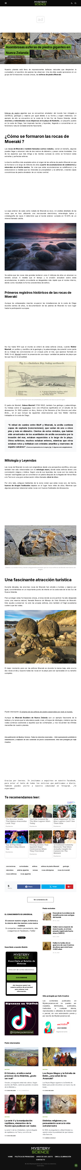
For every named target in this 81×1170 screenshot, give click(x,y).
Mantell (18, 354)
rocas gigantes (25, 874)
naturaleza (9, 870)
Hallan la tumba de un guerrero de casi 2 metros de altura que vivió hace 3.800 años (63, 946)
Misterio (8, 40)
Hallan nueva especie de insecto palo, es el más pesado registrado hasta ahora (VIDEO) (63, 930)
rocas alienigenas (48, 870)
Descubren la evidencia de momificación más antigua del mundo (64, 915)
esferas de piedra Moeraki (50, 866)
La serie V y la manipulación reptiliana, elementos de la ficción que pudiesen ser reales (20, 1123)
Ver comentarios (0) (40, 900)
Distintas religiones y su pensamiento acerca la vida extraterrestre (56, 1123)
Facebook (71, 781)
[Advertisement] (40, 94)
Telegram (65, 786)
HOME (10, 1157)
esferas (34, 866)
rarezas (35, 870)
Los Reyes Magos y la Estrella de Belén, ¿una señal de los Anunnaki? (59, 1076)
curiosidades (23, 866)
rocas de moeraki (64, 870)
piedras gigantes (23, 870)
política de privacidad (25, 987)
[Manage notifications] (76, 1165)
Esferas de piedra (12, 113)
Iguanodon (26, 408)
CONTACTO (40, 1160)
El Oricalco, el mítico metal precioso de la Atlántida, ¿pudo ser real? (20, 1076)
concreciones (11, 866)
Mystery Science (24, 737)
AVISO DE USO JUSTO (44, 1157)
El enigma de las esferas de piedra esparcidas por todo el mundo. (46, 712)
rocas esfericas (11, 874)
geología (66, 866)
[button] (6, 3)
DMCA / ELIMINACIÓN (63, 1157)
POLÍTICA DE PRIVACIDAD (24, 1157)
